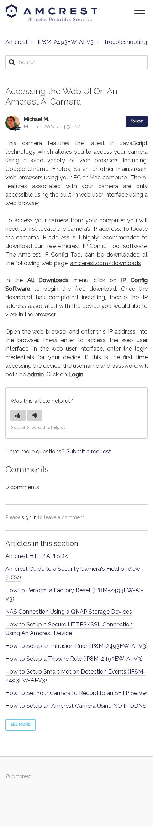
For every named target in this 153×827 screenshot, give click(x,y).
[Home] (51, 13)
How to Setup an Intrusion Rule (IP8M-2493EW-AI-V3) (76, 646)
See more (20, 724)
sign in (29, 517)
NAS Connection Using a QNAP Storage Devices (68, 611)
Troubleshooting (125, 42)
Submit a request (88, 451)
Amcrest (16, 42)
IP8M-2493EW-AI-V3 (66, 42)
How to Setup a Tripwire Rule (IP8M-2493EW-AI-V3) (74, 658)
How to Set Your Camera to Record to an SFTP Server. (76, 693)
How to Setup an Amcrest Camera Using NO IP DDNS (75, 705)
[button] (140, 12)
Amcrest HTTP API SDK (36, 556)
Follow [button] (137, 121)
